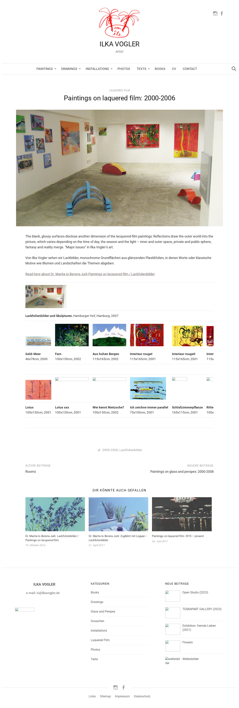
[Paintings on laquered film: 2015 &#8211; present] (182, 514)
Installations (97, 69)
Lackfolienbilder (131, 450)
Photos (123, 69)
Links (92, 696)
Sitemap (105, 696)
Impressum (122, 696)
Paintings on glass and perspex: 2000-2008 (182, 471)
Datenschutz (142, 696)
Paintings (44, 69)
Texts (141, 69)
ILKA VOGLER (119, 44)
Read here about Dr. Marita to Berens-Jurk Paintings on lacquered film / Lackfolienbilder (90, 274)
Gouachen (97, 621)
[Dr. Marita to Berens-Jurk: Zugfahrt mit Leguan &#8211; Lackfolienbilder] (118, 514)
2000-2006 (110, 450)
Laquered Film (119, 90)
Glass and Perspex (103, 611)
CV (174, 69)
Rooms (30, 471)
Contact (190, 69)
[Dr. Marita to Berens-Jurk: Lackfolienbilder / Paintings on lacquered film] (55, 514)
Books (160, 69)
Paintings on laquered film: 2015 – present (178, 536)
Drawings (69, 69)
